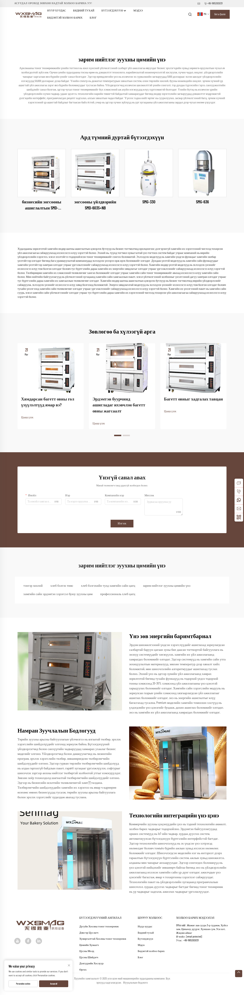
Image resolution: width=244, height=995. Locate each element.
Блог (93, 17)
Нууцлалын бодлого (135, 982)
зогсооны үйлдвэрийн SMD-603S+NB (95, 205)
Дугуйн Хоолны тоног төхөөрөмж (99, 926)
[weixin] (239, 517)
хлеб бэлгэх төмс (61, 585)
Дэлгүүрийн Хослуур (91, 963)
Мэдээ (138, 10)
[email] (239, 508)
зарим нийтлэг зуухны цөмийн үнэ (166, 585)
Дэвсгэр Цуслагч (88, 932)
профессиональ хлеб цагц (117, 594)
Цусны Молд (86, 951)
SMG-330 (148, 202)
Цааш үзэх (27, 417)
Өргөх (83, 969)
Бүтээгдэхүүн (112, 10)
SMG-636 (202, 202)
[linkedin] (39, 941)
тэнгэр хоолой (33, 585)
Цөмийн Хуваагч (89, 945)
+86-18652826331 (215, 3)
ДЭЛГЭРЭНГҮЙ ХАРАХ (41, 173)
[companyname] (29, 14)
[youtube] (17, 941)
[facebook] (28, 941)
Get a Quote (220, 14)
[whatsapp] (239, 500)
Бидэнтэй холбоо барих (65, 17)
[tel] (239, 491)
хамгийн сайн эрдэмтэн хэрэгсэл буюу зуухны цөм (58, 594)
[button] (117, 435)
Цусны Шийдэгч (88, 957)
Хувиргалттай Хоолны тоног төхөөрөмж (102, 939)
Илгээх (122, 523)
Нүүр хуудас (56, 10)
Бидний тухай (83, 10)
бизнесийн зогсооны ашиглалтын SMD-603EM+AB (41, 205)
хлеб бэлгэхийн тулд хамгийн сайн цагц (108, 585)
